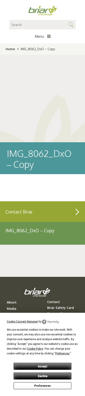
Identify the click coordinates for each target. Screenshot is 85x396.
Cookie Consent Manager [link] (22, 321)
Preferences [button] (62, 353)
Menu (40, 36)
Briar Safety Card (60, 308)
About (12, 302)
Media (11, 309)
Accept (42, 366)
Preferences (42, 385)
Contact (53, 302)
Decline (42, 376)
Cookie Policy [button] (35, 348)
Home (10, 49)
